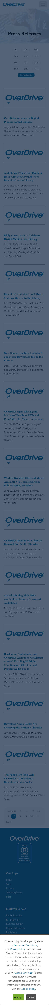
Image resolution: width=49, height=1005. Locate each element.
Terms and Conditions (25, 945)
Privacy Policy (17, 949)
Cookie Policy (28, 988)
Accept (18, 997)
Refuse (31, 997)
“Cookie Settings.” (23, 972)
